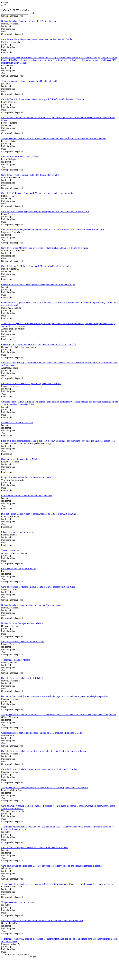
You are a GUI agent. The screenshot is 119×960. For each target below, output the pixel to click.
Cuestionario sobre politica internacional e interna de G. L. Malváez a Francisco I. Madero (42, 733)
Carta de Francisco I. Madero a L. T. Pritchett (22, 678)
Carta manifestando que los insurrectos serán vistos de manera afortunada (34, 847)
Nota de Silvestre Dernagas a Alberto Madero (22, 623)
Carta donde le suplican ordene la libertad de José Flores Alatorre (31, 175)
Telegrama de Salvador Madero (15, 660)
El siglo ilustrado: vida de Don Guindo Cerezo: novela (26, 477)
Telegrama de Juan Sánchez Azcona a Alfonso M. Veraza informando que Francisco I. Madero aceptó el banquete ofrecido (57, 884)
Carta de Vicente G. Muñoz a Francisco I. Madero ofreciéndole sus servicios (36, 266)
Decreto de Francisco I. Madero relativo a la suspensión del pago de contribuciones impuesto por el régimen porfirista (54, 696)
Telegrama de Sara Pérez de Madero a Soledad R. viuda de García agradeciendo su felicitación (44, 787)
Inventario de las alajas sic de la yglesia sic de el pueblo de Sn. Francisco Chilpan (38, 284)
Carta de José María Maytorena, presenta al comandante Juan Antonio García (36, 39)
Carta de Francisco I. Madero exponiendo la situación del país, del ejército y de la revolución (43, 751)
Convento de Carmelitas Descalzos (17, 422)
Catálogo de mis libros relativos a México (20, 459)
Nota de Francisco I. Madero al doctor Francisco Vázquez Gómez (31, 605)
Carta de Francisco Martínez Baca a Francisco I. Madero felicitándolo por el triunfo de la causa (44, 248)
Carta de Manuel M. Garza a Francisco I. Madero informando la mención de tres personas (42, 920)
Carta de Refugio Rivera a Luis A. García (20, 156)
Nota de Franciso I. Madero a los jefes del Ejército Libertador (29, 21)
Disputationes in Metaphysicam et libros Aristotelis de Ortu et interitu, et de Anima (38, 514)
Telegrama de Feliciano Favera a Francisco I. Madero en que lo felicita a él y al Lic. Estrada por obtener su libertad (53, 138)
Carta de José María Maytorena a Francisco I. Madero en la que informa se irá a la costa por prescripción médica (52, 229)
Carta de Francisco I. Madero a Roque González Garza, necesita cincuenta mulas (38, 587)
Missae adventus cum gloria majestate (18, 532)
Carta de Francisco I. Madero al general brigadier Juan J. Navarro (31, 383)
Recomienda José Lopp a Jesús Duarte (18, 568)
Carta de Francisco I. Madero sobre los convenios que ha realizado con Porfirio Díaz (39, 769)
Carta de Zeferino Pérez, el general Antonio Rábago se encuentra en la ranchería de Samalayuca (45, 211)
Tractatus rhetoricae (10, 550)
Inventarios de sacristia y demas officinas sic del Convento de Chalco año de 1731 (38, 344)
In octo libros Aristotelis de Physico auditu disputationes (26, 495)
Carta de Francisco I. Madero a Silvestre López (22, 641)
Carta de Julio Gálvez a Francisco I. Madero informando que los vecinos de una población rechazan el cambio (51, 866)
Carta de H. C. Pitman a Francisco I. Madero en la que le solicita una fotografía (37, 193)
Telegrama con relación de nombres (17, 902)
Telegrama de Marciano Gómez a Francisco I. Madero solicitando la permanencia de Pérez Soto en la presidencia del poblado (58, 714)
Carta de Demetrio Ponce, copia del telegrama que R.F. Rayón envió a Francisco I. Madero (42, 99)
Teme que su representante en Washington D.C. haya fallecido (29, 81)
